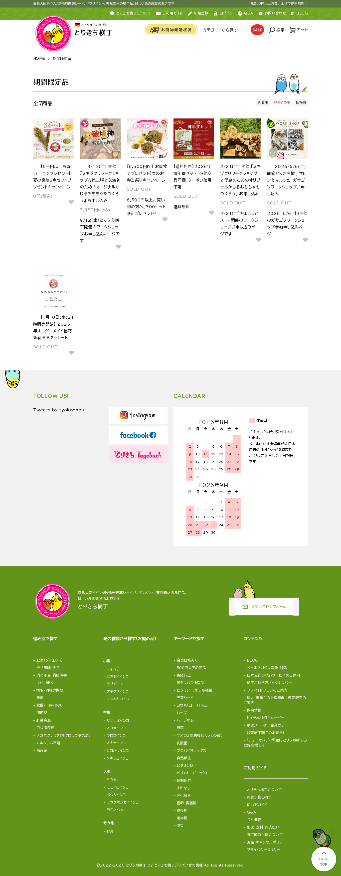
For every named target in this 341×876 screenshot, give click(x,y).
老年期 (182, 818)
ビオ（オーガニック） (192, 773)
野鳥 (110, 831)
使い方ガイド (257, 805)
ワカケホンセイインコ (123, 802)
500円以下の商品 (191, 668)
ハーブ (182, 713)
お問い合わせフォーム (264, 606)
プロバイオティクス (191, 750)
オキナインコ (116, 743)
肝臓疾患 (43, 720)
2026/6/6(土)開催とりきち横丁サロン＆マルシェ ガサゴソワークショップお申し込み (287, 180)
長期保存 (184, 780)
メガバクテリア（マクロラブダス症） (63, 735)
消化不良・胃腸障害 (51, 675)
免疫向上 (184, 675)
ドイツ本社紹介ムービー (265, 718)
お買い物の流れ (259, 797)
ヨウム (112, 780)
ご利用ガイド (173, 13)
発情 (40, 698)
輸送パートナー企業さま (266, 725)
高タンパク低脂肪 (190, 683)
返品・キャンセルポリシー (266, 842)
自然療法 (184, 758)
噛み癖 (41, 750)
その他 (108, 823)
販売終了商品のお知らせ (266, 733)
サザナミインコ (118, 720)
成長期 (182, 810)
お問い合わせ (275, 13)
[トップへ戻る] (323, 849)
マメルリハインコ (120, 699)
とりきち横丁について (133, 13)
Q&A (248, 13)
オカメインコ (116, 728)
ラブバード (115, 684)
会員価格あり (187, 660)
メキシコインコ (118, 758)
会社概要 (254, 820)
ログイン (226, 13)
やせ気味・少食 (48, 668)
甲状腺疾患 (45, 728)
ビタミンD (185, 765)
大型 (107, 771)
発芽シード (185, 698)
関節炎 (41, 713)
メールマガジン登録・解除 (267, 668)
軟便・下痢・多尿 (49, 705)
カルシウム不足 (48, 743)
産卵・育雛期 (187, 803)
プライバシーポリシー (263, 850)
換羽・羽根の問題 (49, 690)
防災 (180, 825)
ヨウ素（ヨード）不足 (192, 705)
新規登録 (201, 13)
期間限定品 (62, 58)
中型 (107, 712)
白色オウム (115, 810)
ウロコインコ (116, 735)
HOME (39, 58)
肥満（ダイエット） (49, 660)
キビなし (183, 788)
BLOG (302, 13)
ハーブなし (185, 720)
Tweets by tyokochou (58, 410)
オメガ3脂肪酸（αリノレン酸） (200, 735)
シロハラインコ (118, 750)
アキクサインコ (118, 691)
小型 (107, 661)
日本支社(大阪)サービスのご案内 (273, 675)
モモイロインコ (118, 787)
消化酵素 (184, 795)
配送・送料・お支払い (263, 827)
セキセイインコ (118, 676)
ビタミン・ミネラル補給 (194, 690)
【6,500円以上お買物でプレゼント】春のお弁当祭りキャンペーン (147, 173)
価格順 (301, 102)
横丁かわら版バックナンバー (269, 683)
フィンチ (113, 669)
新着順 (263, 102)
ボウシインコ (116, 795)
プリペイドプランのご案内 (267, 690)
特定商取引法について (265, 835)
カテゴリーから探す (220, 30)
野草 (180, 728)
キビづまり (44, 683)
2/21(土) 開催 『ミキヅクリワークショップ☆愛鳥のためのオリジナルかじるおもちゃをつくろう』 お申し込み (240, 180)
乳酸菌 (182, 743)
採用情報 (254, 710)
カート (302, 29)
